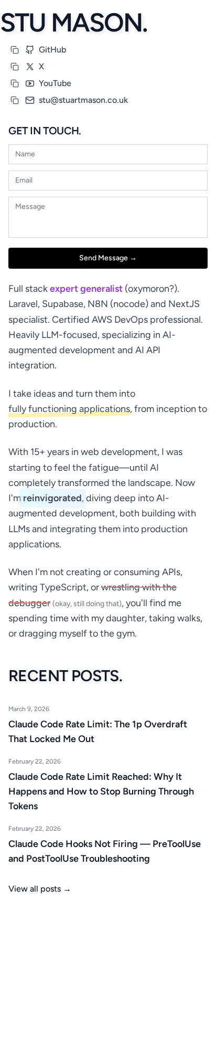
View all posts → (39, 889)
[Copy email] (14, 100)
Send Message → (108, 257)
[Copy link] (14, 50)
